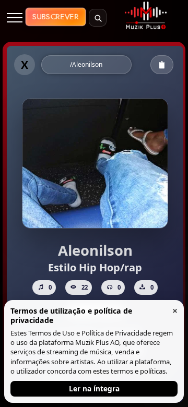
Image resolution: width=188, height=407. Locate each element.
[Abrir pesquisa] (98, 18)
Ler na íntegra (94, 388)
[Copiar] (161, 64)
